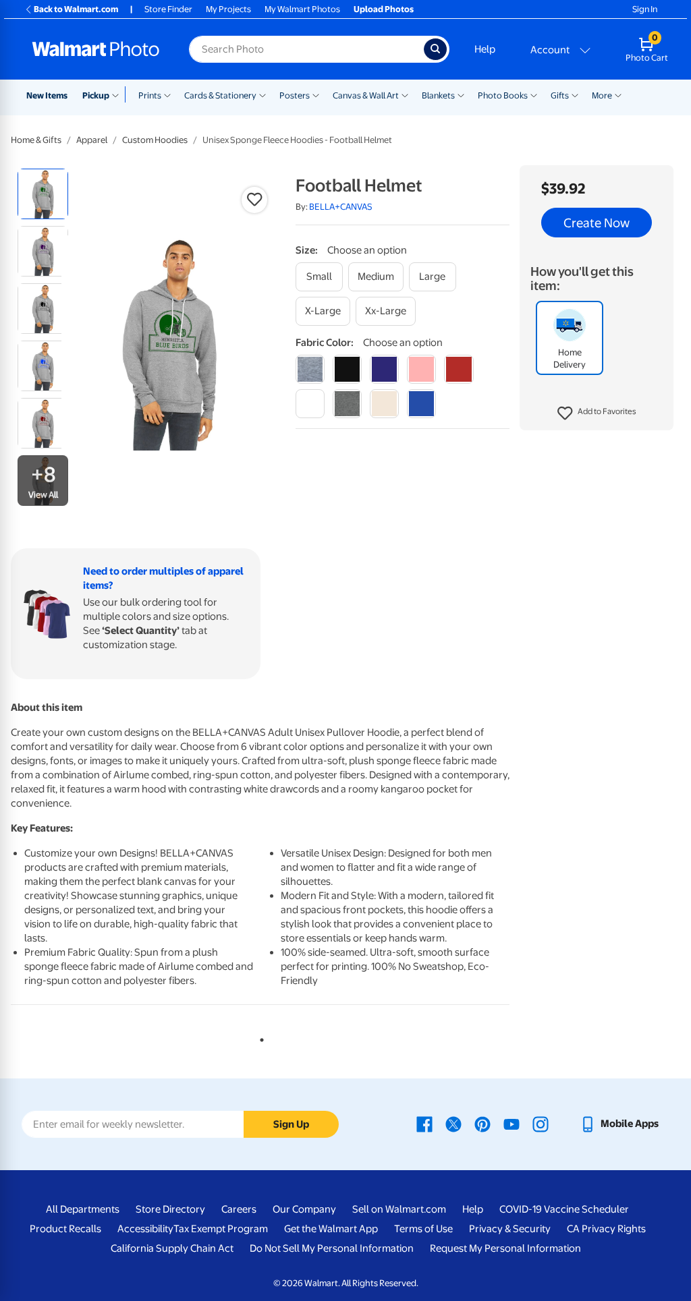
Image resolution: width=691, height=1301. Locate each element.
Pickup (95, 95)
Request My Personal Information (505, 1248)
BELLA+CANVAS (340, 207)
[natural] (384, 403)
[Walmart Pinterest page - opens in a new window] (482, 1124)
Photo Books (503, 95)
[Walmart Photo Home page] (95, 49)
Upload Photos (384, 9)
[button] (596, 413)
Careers (238, 1209)
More (602, 95)
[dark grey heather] (347, 403)
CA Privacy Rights (606, 1229)
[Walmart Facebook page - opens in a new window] (424, 1124)
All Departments (82, 1209)
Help (484, 49)
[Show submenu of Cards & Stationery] (262, 94)
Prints (149, 95)
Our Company (304, 1209)
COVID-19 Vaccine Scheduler (564, 1209)
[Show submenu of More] (618, 94)
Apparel (91, 140)
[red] (458, 369)
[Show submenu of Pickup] (118, 94)
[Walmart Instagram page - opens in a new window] (540, 1124)
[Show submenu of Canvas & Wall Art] (405, 94)
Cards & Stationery (220, 95)
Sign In (644, 9)
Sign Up (291, 1124)
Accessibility (145, 1229)
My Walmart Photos (302, 9)
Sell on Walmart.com (399, 1209)
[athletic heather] (310, 369)
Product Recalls (65, 1229)
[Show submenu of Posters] (316, 94)
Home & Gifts (36, 140)
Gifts (560, 95)
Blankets (438, 95)
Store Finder (168, 9)
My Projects (228, 9)
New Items (46, 95)
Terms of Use (423, 1229)
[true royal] (421, 403)
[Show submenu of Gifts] (575, 94)
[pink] (421, 369)
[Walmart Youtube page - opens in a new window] (511, 1124)
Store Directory (170, 1209)
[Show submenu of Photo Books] (534, 94)
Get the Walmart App (331, 1229)
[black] (347, 369)
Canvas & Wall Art (366, 95)
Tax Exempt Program (220, 1229)
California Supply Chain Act (172, 1248)
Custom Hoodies (155, 140)
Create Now (596, 222)
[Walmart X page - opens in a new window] (453, 1124)
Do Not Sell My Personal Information (332, 1248)
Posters (294, 95)
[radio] (43, 194)
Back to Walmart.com (76, 9)
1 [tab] (259, 1037)
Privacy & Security (510, 1229)
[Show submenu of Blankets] (461, 94)
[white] (310, 403)
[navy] (384, 369)
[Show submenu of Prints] (167, 94)
